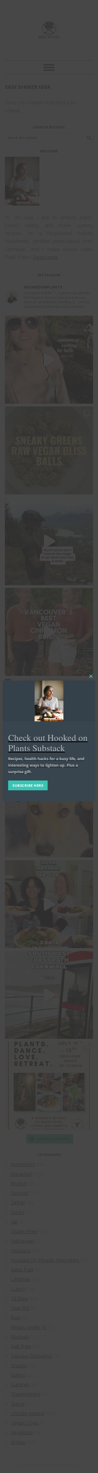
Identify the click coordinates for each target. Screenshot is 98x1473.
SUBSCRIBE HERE (28, 785)
